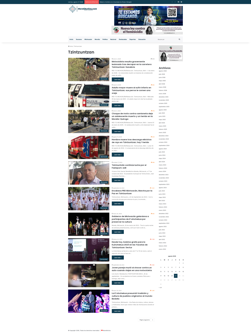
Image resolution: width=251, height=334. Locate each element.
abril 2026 (162, 84)
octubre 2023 (163, 181)
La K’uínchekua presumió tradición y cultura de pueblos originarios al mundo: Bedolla (132, 296)
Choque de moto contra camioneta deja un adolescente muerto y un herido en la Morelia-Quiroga (132, 116)
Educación (142, 39)
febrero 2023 (163, 207)
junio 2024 (162, 155)
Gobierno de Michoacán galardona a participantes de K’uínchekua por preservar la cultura (130, 219)
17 (160, 276)
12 (168, 271)
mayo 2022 (162, 236)
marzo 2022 (162, 242)
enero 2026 (162, 93)
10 (160, 271)
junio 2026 (162, 77)
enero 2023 (162, 210)
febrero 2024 (163, 168)
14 (175, 271)
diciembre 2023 (163, 174)
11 (164, 271)
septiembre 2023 (164, 184)
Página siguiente (145, 320)
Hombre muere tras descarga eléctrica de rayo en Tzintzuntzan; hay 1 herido (131, 141)
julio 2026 (162, 74)
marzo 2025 (162, 126)
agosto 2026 (163, 71)
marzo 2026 (162, 87)
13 (172, 271)
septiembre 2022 (164, 223)
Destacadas (123, 39)
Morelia (97, 39)
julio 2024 (162, 152)
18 (164, 276)
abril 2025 (162, 123)
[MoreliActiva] (83, 9)
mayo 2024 (162, 158)
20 (172, 276)
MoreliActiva (106, 330)
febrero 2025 (163, 129)
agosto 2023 (163, 187)
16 (183, 271)
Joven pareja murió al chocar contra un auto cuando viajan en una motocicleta (132, 269)
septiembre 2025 (164, 106)
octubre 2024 (163, 142)
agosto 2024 (163, 148)
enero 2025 (162, 132)
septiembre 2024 (164, 145)
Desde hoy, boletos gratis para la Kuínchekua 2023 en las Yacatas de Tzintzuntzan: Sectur (130, 245)
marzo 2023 (162, 204)
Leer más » (117, 79)
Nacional (113, 39)
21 (175, 276)
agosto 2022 (163, 226)
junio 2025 (162, 116)
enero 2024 (162, 171)
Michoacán (88, 39)
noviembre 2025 (164, 100)
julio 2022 (162, 229)
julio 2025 (162, 113)
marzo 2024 (162, 165)
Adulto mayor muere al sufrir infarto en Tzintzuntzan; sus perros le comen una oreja (131, 90)
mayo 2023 (162, 197)
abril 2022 (162, 239)
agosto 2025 (163, 110)
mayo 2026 (162, 80)
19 (168, 276)
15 (179, 271)
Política (105, 39)
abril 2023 (162, 200)
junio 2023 (162, 194)
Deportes (133, 39)
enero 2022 (162, 249)
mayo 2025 (162, 119)
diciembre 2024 (163, 136)
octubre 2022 (163, 220)
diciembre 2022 (163, 213)
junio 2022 (162, 233)
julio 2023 (162, 191)
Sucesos (79, 39)
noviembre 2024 (164, 139)
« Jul (160, 287)
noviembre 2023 (164, 178)
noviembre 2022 (164, 217)
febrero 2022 (163, 246)
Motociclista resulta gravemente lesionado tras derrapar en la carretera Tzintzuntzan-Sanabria (131, 64)
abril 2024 (162, 161)
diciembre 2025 (163, 97)
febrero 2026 (163, 90)
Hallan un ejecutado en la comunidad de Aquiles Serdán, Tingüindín (120, 2)
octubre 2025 (163, 103)
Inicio (71, 39)
